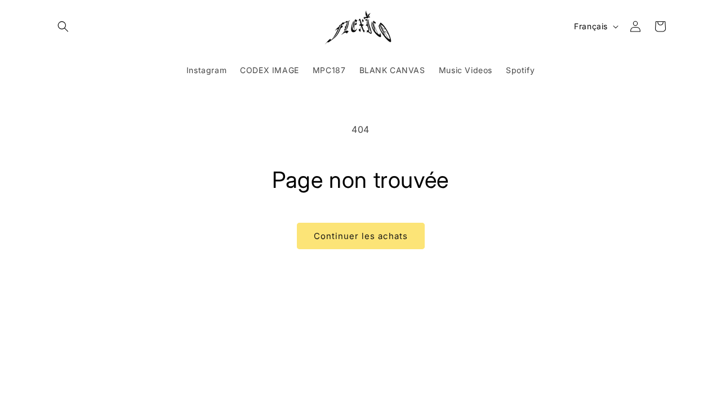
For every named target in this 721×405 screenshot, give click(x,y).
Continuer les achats (361, 236)
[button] (63, 26)
